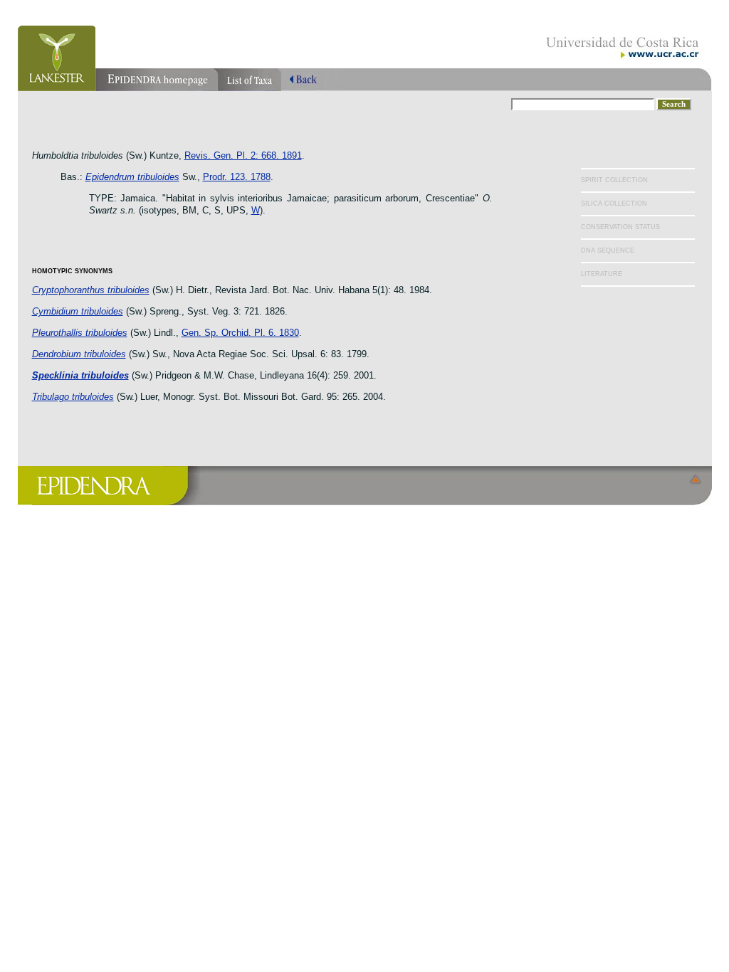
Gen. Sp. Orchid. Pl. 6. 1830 (240, 332)
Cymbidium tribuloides (77, 311)
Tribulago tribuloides (73, 396)
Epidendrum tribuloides (132, 176)
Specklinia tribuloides (80, 375)
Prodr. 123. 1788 (237, 176)
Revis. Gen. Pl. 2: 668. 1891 (243, 155)
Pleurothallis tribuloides (79, 332)
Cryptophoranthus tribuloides (91, 290)
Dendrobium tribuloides (79, 354)
